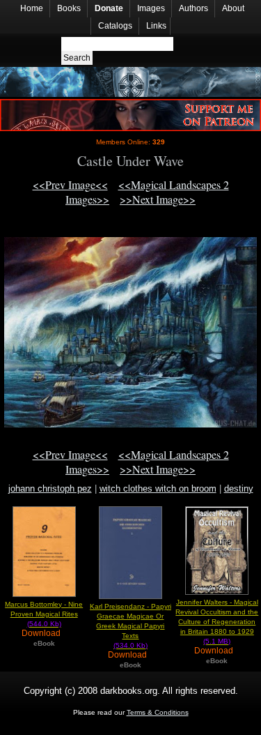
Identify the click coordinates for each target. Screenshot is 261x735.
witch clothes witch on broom (158, 488)
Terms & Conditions (158, 712)
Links (156, 26)
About (233, 8)
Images (151, 8)
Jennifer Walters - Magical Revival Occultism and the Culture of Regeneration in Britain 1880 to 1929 (216, 621)
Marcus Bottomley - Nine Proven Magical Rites (44, 614)
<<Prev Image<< (70, 184)
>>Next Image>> (158, 199)
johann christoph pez (50, 488)
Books (69, 8)
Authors (193, 8)
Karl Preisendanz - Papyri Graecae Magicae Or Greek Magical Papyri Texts (130, 626)
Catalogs (115, 26)
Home (31, 8)
